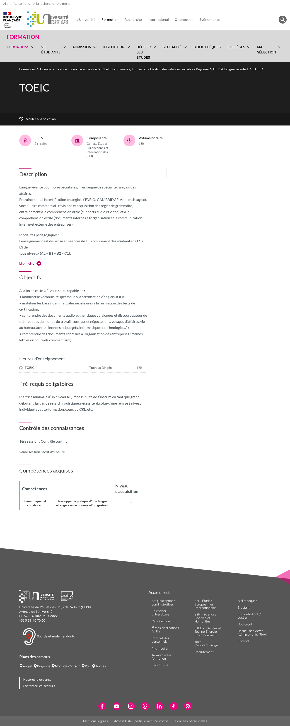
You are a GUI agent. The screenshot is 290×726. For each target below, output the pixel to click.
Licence (45, 69)
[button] (40, 595)
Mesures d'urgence (37, 680)
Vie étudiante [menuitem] (50, 49)
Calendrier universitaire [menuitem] (160, 612)
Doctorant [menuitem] (245, 624)
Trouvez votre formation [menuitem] (161, 657)
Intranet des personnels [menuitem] (160, 640)
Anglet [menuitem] (27, 666)
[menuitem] (102, 706)
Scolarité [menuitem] (172, 47)
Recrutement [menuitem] (204, 652)
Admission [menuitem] (81, 47)
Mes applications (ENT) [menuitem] (165, 629)
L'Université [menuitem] (86, 19)
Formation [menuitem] (110, 19)
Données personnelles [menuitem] (191, 721)
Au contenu (22, 4)
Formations (27, 69)
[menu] (32, 51)
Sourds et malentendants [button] (55, 636)
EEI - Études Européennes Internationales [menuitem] (205, 604)
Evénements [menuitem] (209, 19)
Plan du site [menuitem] (160, 665)
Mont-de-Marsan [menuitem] (67, 666)
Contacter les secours (39, 686)
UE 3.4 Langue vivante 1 (231, 69)
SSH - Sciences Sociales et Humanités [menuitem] (205, 617)
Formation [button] (23, 37)
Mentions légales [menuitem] (95, 721)
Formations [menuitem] (18, 47)
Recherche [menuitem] (133, 19)
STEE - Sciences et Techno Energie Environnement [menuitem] (208, 631)
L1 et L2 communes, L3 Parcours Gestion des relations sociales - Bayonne (155, 69)
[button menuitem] (283, 20)
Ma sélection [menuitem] (266, 49)
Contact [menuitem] (243, 641)
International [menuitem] (158, 19)
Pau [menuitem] (88, 666)
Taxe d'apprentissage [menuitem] (206, 643)
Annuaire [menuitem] (161, 648)
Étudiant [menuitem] (244, 607)
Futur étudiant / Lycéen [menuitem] (249, 616)
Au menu (63, 4)
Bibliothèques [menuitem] (207, 47)
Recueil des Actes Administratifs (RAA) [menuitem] (252, 632)
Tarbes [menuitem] (100, 666)
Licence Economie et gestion (76, 69)
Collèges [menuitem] (236, 47)
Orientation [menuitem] (184, 19)
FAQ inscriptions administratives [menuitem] (163, 602)
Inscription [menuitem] (114, 47)
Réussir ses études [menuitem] (144, 52)
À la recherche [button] (43, 4)
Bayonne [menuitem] (43, 666)
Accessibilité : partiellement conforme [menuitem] (141, 721)
